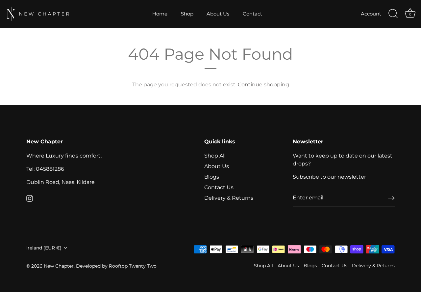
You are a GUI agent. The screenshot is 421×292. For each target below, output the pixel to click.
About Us (218, 14)
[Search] (393, 14)
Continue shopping (263, 84)
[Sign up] (391, 198)
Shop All (215, 156)
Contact (252, 14)
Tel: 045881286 (45, 169)
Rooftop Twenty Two (133, 266)
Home (159, 14)
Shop (187, 14)
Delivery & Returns (228, 198)
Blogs (211, 177)
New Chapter (59, 266)
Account (371, 14)
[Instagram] (29, 198)
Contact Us (219, 187)
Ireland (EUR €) (44, 247)
